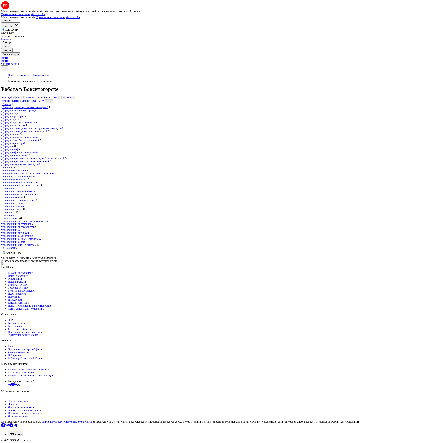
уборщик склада (10, 134)
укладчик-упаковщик (13, 179)
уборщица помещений (14, 155)
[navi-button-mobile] (4, 68)
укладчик (6, 167)
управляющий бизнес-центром (18, 244)
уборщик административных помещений (24, 107)
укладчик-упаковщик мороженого (20, 182)
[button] (5, 57)
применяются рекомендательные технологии (67, 421)
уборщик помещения (13, 125)
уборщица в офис (11, 149)
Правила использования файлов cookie (58, 17)
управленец (8, 215)
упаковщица (8, 212)
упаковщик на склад (12, 203)
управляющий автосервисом (17, 226)
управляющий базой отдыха (17, 235)
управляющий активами (15, 232)
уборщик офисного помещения (19, 122)
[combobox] (15, 433)
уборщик (6, 104)
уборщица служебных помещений (20, 164)
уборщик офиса (10, 119)
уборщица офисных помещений (19, 152)
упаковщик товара (11, 209)
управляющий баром (13, 241)
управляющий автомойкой (16, 223)
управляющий (9, 218)
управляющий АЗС (12, 229)
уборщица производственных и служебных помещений (33, 158)
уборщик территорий (13, 143)
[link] (7, 50)
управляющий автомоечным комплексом (24, 221)
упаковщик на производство (17, 200)
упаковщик (7, 188)
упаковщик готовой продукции (19, 191)
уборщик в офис (10, 113)
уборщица (7, 146)
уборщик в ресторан (12, 116)
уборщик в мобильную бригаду (19, 110)
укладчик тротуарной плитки (18, 176)
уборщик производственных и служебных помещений (32, 128)
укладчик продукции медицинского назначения (28, 173)
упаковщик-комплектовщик (17, 194)
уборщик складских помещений (19, 137)
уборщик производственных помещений (24, 131)
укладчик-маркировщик (15, 170)
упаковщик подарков (13, 206)
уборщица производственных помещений (25, 161)
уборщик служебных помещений (20, 140)
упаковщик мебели (12, 197)
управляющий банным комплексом (21, 238)
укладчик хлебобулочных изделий (20, 185)
